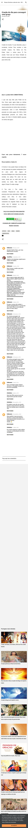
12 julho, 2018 (16, 302)
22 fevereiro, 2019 (17, 314)
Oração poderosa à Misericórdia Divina (10, 663)
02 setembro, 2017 (16, 257)
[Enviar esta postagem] (3, 236)
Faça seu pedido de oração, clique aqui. (10, 755)
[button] (3, 19)
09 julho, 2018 (16, 275)
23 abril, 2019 (15, 382)
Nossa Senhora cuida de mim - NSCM (14, 2)
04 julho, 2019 (16, 393)
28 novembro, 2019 (17, 402)
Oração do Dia (5, 233)
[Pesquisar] (26, 2)
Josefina (9, 257)
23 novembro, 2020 (17, 414)
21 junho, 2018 (16, 266)
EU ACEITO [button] (14, 825)
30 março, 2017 (16, 247)
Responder (10, 253)
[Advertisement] (14, 78)
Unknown (9, 247)
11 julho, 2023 (16, 427)
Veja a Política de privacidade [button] (9, 822)
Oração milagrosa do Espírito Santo (10, 700)
